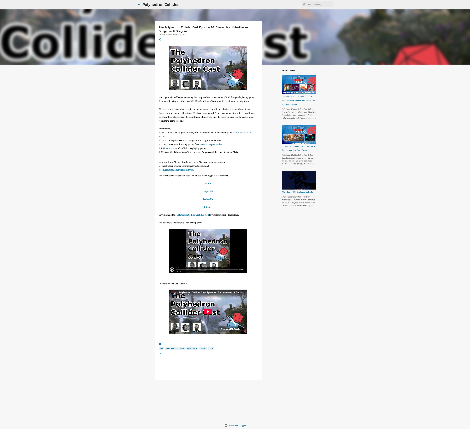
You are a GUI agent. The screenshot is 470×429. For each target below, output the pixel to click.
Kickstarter (192, 348)
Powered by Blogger (236, 425)
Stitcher (208, 207)
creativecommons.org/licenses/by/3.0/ (176, 170)
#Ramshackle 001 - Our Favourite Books (297, 192)
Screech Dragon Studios (211, 144)
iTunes (208, 183)
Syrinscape (170, 148)
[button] (160, 39)
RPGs (211, 348)
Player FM (208, 191)
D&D (161, 348)
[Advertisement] (208, 401)
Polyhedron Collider (160, 4)
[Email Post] (160, 345)
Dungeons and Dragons (175, 348)
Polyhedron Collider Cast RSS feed (193, 215)
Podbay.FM (208, 199)
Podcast (203, 348)
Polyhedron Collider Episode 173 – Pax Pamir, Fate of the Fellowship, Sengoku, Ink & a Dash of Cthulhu (299, 100)
